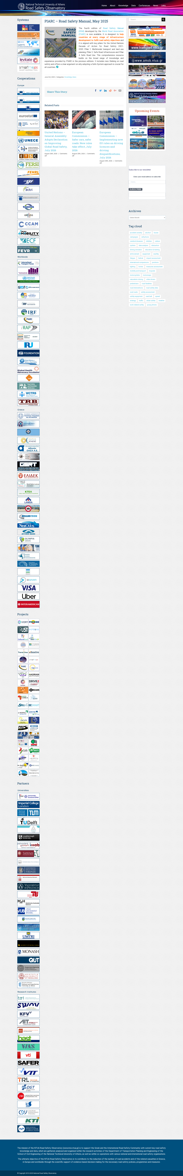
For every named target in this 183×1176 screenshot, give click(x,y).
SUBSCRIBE (135, 189)
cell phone (145, 237)
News (74, 77)
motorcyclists (135, 275)
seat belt (149, 296)
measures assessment (154, 267)
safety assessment (148, 292)
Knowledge (68, 77)
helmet (140, 258)
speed (157, 296)
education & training (152, 250)
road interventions (136, 288)
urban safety (150, 300)
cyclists (132, 245)
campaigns (134, 237)
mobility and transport (138, 271)
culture (157, 241)
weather (161, 300)
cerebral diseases (136, 241)
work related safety (137, 305)
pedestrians (134, 284)
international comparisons (139, 262)
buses (156, 233)
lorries (141, 267)
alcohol (148, 233)
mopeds (152, 271)
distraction (155, 245)
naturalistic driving (136, 279)
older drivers (150, 279)
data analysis (143, 245)
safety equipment (136, 296)
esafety (156, 254)
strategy (133, 300)
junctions (155, 262)
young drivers (152, 305)
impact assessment (153, 258)
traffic (141, 300)
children (149, 241)
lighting (132, 267)
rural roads (134, 292)
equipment (146, 254)
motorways (147, 275)
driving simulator (136, 250)
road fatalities (147, 284)
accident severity (136, 233)
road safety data (152, 288)
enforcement (134, 254)
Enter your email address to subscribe (147, 177)
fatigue (132, 258)
